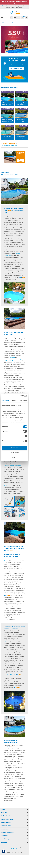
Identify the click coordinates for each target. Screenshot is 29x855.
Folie (12, 573)
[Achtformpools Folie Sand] (21, 98)
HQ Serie (6, 561)
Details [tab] (14, 400)
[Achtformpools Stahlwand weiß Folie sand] (7, 132)
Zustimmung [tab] (5, 400)
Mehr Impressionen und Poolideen (9, 174)
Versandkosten (14, 848)
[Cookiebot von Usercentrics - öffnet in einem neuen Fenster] (20, 396)
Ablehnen (14, 457)
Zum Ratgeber (20, 160)
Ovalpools (12, 357)
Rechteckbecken (8, 359)
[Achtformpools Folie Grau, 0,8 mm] (7, 115)
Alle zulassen (14, 447)
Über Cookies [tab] (23, 400)
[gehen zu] (2, 17)
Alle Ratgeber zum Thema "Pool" (9, 145)
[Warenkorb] (26, 17)
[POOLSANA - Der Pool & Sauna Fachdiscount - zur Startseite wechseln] (14, 12)
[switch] (25, 431)
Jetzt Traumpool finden (16, 68)
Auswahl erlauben (14, 452)
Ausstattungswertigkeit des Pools (12, 465)
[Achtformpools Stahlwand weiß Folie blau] (21, 115)
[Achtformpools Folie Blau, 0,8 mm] (7, 98)
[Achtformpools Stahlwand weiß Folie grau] (21, 132)
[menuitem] (2, 17)
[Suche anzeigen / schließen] (11, 17)
